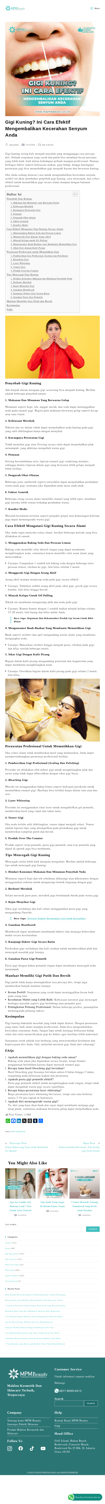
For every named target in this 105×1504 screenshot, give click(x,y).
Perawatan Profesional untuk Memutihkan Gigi (33, 251)
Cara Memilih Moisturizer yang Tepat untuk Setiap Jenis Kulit (32, 1333)
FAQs (10, 309)
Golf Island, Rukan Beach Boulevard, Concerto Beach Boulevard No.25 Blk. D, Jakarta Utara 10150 (75, 1446)
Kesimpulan (13, 305)
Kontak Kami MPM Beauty (71, 1420)
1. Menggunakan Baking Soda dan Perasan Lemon (36, 232)
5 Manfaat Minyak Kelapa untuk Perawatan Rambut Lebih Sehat (33, 1338)
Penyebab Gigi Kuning (19, 198)
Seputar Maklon (12, 1275)
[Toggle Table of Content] (74, 194)
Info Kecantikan (12, 1253)
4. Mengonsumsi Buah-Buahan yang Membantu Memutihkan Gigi (44, 244)
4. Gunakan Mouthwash (22, 289)
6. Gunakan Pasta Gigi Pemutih (27, 297)
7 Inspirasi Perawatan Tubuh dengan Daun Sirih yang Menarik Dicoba (35, 1305)
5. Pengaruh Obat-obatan (23, 217)
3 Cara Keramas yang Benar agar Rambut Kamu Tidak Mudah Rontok (35, 1344)
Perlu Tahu (9, 1270)
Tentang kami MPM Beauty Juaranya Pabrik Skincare (24, 1422)
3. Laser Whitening (20, 263)
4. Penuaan (16, 213)
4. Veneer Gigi (18, 266)
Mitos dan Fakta (12, 1264)
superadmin (14, 144)
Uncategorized (11, 1281)
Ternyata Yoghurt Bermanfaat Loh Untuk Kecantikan (56, 918)
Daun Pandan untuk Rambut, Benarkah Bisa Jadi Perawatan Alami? (34, 1300)
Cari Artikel (10, 1224)
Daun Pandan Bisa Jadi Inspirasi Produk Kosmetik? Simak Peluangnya (35, 1294)
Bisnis (8, 1248)
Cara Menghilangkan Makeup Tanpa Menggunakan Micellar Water (34, 1316)
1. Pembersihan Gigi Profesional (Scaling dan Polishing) (39, 255)
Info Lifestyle (48, 144)
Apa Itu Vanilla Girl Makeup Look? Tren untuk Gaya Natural (20, 1206)
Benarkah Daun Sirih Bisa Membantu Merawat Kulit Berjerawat (32, 1311)
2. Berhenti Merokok (21, 282)
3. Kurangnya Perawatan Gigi (26, 210)
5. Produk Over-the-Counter (25, 270)
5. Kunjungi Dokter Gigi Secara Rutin (30, 293)
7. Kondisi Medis (19, 225)
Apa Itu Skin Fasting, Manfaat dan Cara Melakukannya (29, 1322)
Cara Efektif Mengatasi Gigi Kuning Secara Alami (35, 228)
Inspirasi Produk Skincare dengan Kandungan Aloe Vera (29, 1327)
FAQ (57, 1426)
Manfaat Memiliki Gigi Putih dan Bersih (29, 301)
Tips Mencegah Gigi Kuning (23, 274)
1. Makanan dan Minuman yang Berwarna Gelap (35, 202)
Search (93, 1229)
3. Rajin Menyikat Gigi (22, 285)
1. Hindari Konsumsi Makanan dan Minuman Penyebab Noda (41, 278)
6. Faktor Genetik (19, 221)
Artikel (8, 1243)
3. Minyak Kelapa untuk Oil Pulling (29, 240)
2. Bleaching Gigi (20, 259)
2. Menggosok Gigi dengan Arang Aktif (31, 236)
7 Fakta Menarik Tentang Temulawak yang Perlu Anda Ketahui (84, 1206)
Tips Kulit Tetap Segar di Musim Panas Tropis (52, 1204)
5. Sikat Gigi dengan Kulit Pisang (28, 247)
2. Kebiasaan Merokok (22, 206)
